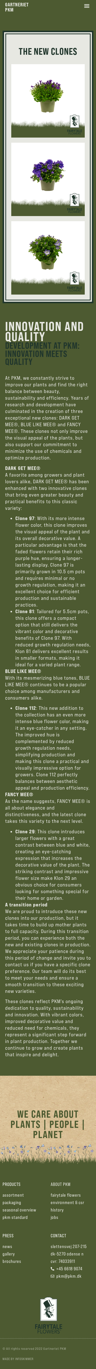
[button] (86, 6)
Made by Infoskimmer (18, 1359)
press (8, 1235)
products (12, 1184)
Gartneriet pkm (17, 7)
